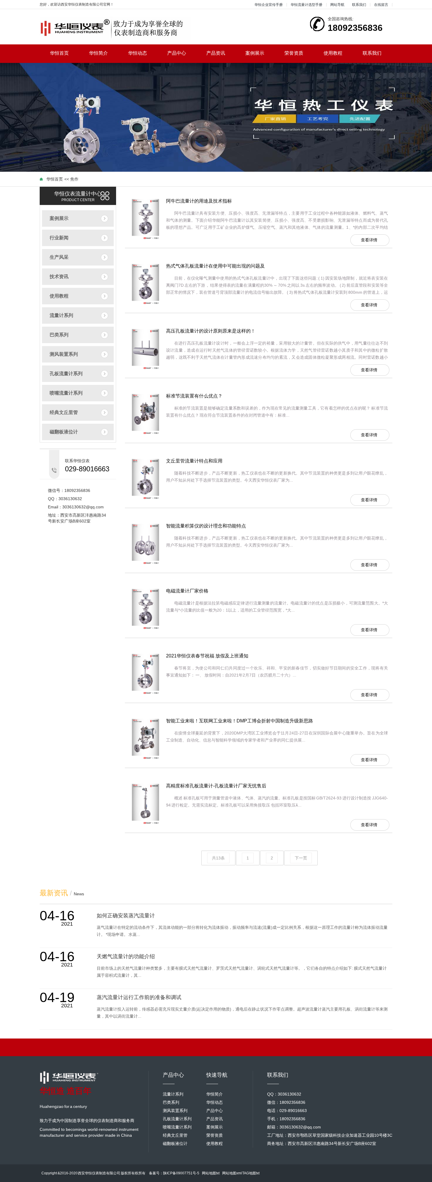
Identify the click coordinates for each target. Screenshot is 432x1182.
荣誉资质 (293, 53)
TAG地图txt (250, 1173)
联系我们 (359, 5)
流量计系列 (61, 315)
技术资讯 (59, 276)
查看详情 (369, 240)
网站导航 (337, 5)
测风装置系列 (64, 354)
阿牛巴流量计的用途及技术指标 (199, 200)
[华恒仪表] (115, 28)
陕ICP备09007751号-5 (181, 1173)
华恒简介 (98, 53)
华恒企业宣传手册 (268, 5)
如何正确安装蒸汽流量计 (126, 916)
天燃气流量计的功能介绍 (126, 956)
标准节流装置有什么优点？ (194, 395)
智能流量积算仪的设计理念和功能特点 (206, 525)
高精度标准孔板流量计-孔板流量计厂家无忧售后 (216, 785)
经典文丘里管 (64, 412)
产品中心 (176, 53)
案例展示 (254, 53)
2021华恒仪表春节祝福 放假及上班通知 (207, 655)
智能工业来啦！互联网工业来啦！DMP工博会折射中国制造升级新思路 (239, 720)
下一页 (301, 858)
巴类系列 (59, 334)
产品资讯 (215, 53)
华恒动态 (137, 53)
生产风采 (59, 257)
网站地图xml (232, 1173)
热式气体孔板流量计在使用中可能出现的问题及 (215, 265)
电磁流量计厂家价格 (187, 590)
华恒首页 (59, 53)
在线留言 (381, 5)
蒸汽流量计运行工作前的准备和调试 (139, 997)
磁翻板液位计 (64, 431)
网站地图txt (211, 1173)
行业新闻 (59, 237)
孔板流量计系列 (66, 373)
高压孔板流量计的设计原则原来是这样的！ (210, 330)
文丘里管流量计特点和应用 (194, 460)
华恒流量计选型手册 (306, 5)
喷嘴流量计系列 (66, 392)
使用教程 (333, 53)
